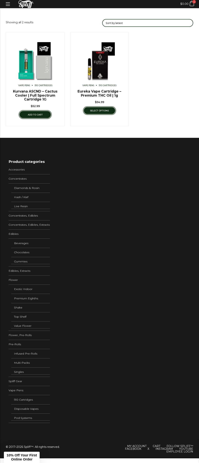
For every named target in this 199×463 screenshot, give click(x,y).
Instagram (164, 449)
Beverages (21, 243)
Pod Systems (23, 418)
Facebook (133, 449)
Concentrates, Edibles (23, 215)
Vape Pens (24, 85)
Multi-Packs (22, 362)
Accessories (17, 169)
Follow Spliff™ (180, 446)
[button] (22, 457)
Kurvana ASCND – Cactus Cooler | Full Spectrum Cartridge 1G (35, 95)
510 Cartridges (43, 85)
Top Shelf (20, 316)
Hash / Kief (21, 197)
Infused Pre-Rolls (25, 353)
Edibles (13, 234)
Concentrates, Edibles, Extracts (29, 224)
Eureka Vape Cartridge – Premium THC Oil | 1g (99, 93)
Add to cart (35, 114)
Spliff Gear (15, 381)
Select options (99, 110)
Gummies (20, 261)
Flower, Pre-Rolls (20, 335)
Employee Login (179, 451)
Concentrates (18, 178)
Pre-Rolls (15, 344)
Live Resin (21, 206)
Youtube (186, 449)
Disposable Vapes (26, 409)
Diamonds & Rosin (26, 188)
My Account (137, 446)
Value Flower (22, 326)
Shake (18, 307)
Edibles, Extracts (19, 271)
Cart (156, 446)
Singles (19, 372)
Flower (13, 280)
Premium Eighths (26, 298)
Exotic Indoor (23, 289)
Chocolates (21, 252)
